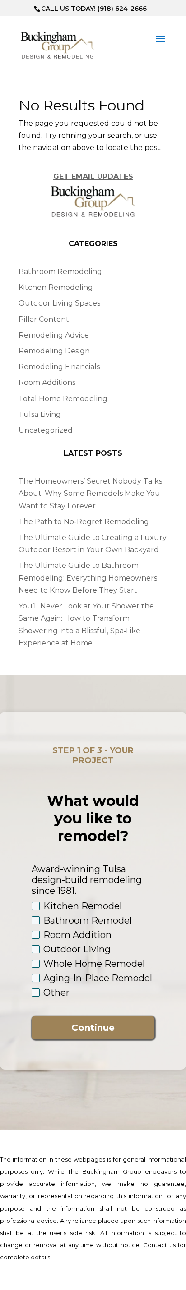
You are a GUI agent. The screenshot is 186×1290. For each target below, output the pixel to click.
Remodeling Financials (59, 366)
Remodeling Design (54, 351)
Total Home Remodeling (63, 398)
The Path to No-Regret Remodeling (84, 521)
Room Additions (47, 382)
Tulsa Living (40, 414)
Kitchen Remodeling (56, 287)
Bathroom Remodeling (60, 271)
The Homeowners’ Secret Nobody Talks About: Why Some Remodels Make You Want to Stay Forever (90, 493)
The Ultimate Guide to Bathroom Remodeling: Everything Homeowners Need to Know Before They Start (88, 577)
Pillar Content (44, 319)
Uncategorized (46, 430)
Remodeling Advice (54, 335)
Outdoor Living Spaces (59, 303)
